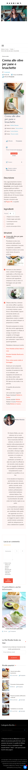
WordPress (11, 767)
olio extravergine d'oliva (13, 226)
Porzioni (6, 213)
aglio (10, 224)
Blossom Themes (14, 765)
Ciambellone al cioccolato (16, 708)
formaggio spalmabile (13, 219)
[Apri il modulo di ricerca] (20, 3)
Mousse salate (5, 56)
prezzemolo (11, 221)
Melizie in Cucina (15, 404)
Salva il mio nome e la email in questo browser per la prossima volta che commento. (8, 568)
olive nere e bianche (13, 217)
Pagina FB (9, 202)
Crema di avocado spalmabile (14, 628)
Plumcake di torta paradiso (17, 684)
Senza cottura (19, 128)
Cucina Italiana (14, 131)
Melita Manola (14, 125)
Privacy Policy (17, 767)
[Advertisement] (14, 31)
